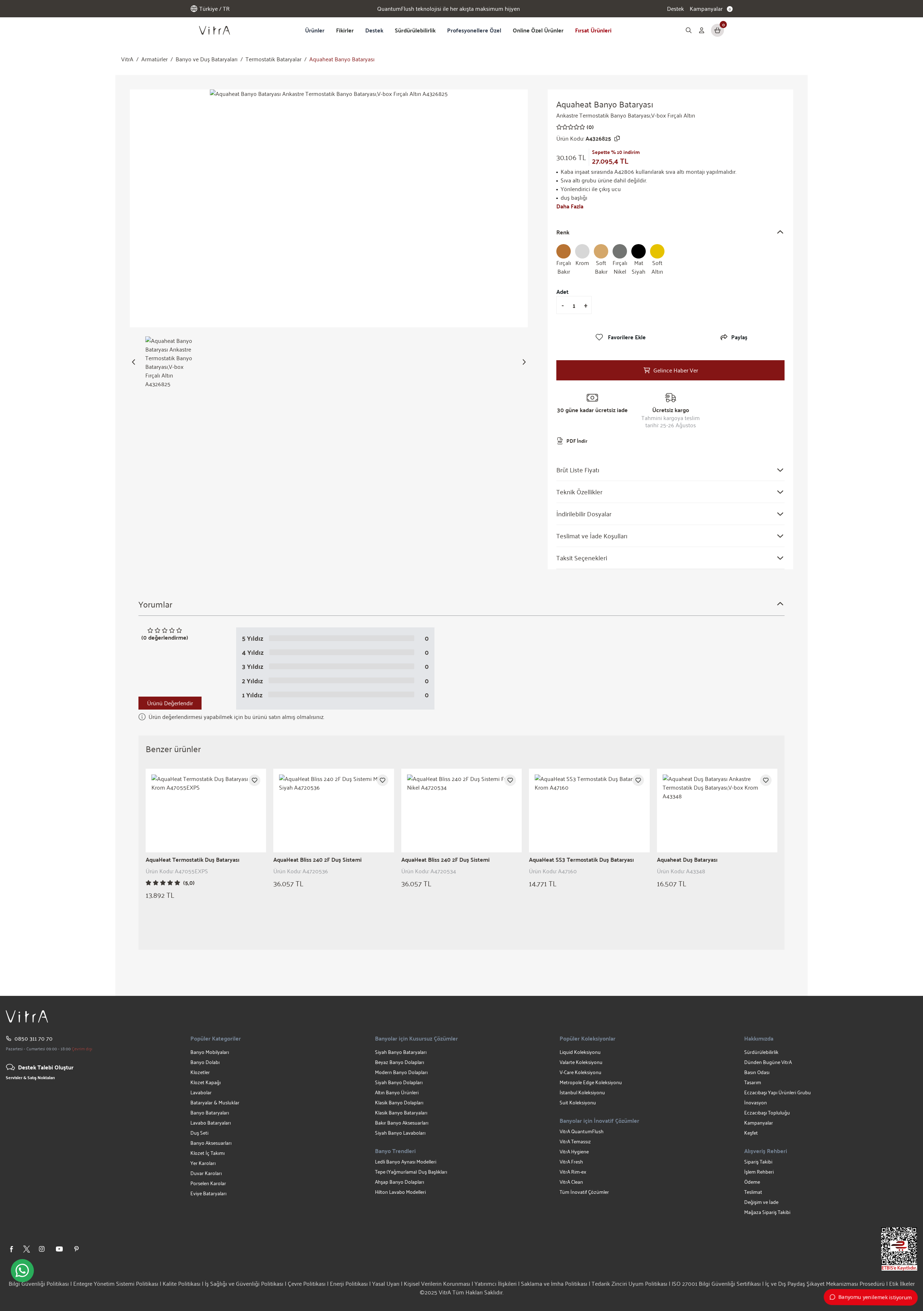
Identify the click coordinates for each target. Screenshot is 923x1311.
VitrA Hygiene (574, 1151)
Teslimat (753, 1191)
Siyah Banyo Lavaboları (400, 1132)
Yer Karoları (203, 1162)
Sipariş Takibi (758, 1161)
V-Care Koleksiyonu (580, 1072)
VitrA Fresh (571, 1161)
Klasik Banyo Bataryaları (401, 1112)
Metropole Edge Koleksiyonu (591, 1082)
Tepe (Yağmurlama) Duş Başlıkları (411, 1171)
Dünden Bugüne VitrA (768, 1062)
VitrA (127, 59)
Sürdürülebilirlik (415, 30)
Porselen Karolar (208, 1183)
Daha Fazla (569, 206)
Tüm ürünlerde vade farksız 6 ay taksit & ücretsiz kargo (448, 8)
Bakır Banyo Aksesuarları (401, 1122)
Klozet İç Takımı (207, 1152)
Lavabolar (201, 1092)
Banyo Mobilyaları (209, 1051)
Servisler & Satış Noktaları (30, 1077)
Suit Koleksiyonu (578, 1102)
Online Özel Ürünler (538, 30)
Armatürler (154, 59)
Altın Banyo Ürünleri (397, 1092)
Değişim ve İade (761, 1201)
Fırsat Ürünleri (593, 30)
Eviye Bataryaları (208, 1193)
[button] (134, 362)
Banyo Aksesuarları (210, 1142)
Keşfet (751, 1132)
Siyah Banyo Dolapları (399, 1082)
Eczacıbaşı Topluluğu (767, 1112)
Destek (675, 8)
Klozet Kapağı (205, 1082)
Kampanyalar (758, 1122)
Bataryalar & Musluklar (214, 1102)
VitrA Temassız (575, 1141)
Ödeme (752, 1181)
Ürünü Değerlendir (170, 703)
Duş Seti (199, 1132)
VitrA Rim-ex (573, 1171)
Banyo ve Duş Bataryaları (207, 59)
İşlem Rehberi (759, 1171)
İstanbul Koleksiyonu (582, 1092)
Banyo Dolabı (205, 1062)
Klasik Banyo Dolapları (399, 1102)
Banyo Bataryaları (209, 1112)
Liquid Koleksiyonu (580, 1051)
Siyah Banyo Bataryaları (401, 1051)
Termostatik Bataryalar (273, 59)
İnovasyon (755, 1102)
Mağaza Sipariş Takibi (767, 1212)
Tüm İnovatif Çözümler (584, 1191)
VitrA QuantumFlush (582, 1131)
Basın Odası (756, 1072)
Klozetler (200, 1072)
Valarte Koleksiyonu (581, 1062)
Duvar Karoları (206, 1173)
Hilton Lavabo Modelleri (400, 1191)
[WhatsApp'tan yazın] (22, 1270)
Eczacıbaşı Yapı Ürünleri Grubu (777, 1092)
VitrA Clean (571, 1181)
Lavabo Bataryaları (210, 1122)
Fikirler (345, 30)
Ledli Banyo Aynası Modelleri (405, 1161)
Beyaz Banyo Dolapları (399, 1062)
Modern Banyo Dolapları (401, 1072)
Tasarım (752, 1082)
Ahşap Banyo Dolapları (399, 1181)
